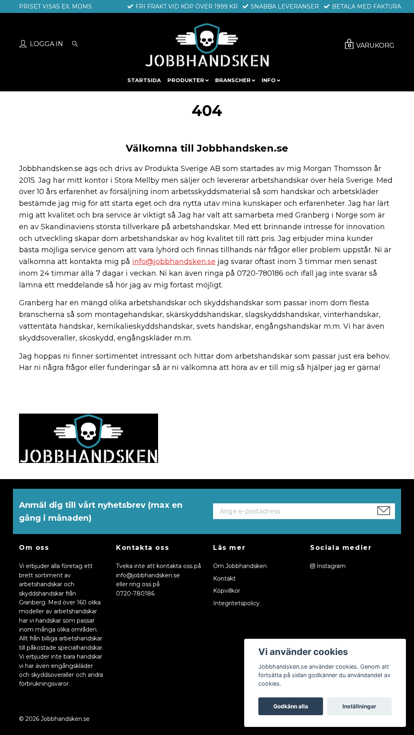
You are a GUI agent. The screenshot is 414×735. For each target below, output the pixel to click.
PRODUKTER (185, 80)
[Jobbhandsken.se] (206, 45)
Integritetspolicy (236, 603)
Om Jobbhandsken (240, 566)
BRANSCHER (233, 80)
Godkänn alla (290, 706)
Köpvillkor (226, 590)
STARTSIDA (144, 80)
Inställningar (359, 706)
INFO (269, 80)
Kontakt (224, 578)
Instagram (330, 566)
